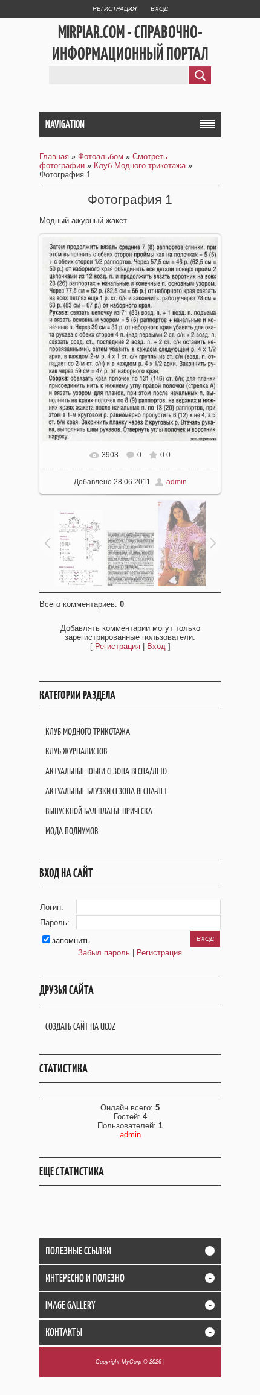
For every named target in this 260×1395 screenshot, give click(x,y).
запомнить (71, 940)
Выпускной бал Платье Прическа (98, 811)
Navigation (65, 124)
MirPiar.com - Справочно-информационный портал (130, 43)
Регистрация (115, 8)
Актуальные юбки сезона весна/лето (106, 771)
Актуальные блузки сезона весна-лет (106, 791)
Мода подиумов (71, 831)
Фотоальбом (100, 156)
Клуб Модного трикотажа (140, 165)
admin (176, 482)
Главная (54, 156)
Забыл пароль (104, 952)
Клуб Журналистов (76, 751)
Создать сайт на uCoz (80, 1026)
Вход (159, 8)
